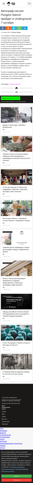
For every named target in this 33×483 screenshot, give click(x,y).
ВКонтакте (4, 419)
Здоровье (3, 431)
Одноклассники (5, 421)
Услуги (2, 448)
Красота (3, 433)
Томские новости (14, 84)
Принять (16, 476)
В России (3, 441)
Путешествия (5, 437)
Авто (2, 428)
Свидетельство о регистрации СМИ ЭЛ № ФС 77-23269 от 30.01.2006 (11, 400)
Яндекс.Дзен (5, 424)
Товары (3, 446)
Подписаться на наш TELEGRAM (11, 98)
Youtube (4, 416)
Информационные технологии (11, 443)
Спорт (2, 439)
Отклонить (17, 480)
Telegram (4, 411)
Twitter (3, 414)
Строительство (5, 435)
